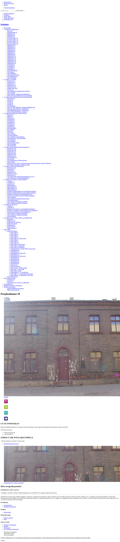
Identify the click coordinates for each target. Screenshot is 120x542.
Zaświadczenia (8, 505)
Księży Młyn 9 (14, 241)
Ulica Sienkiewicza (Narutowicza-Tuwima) (18, 91)
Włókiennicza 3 (11, 47)
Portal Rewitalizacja (9, 13)
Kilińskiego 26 (11, 33)
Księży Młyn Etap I (9, 18)
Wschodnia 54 (11, 69)
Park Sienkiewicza (12, 157)
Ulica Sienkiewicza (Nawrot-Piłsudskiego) (18, 178)
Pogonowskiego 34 (12, 32)
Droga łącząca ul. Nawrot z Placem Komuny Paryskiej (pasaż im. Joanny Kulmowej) (29, 163)
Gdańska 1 (10, 181)
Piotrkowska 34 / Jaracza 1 (14, 222)
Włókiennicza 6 (11, 51)
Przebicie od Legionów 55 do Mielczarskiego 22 (19, 194)
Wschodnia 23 (11, 120)
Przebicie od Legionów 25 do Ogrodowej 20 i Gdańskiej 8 (22, 210)
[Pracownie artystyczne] (6, 420)
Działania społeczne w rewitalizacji (13, 285)
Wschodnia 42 (11, 125)
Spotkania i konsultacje (10, 506)
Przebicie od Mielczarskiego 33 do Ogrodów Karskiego (21, 191)
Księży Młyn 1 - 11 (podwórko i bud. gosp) (21, 273)
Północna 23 (10, 117)
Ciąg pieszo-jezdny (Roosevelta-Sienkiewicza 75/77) (20, 176)
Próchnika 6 (10, 219)
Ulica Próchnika (11, 141)
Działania (6, 15)
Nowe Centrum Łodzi (9, 278)
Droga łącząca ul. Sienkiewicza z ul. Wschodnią (19, 95)
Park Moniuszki (11, 106)
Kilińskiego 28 (11, 35)
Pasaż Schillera (11, 162)
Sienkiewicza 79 (11, 175)
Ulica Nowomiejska (12, 135)
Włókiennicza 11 (11, 56)
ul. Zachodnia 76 (8, 284)
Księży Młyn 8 (14, 240)
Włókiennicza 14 (11, 58)
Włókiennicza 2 (11, 45)
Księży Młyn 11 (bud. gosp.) (17, 244)
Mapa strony (7, 528)
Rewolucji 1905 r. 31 (12, 44)
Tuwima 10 (10, 281)
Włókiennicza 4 (11, 48)
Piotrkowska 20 (11, 220)
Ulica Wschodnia (11, 78)
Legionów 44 (10, 184)
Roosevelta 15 (11, 169)
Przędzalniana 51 (14, 251)
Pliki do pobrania (8, 518)
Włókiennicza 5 (11, 50)
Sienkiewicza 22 (11, 85)
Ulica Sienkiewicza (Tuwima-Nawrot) (17, 160)
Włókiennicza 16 (11, 61)
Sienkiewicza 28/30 (12, 88)
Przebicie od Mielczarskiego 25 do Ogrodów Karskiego (21, 192)
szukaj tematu (19, 10)
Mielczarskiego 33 (12, 190)
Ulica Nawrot (10, 159)
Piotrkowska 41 (11, 225)
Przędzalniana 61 (14, 259)
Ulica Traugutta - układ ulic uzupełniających (18, 94)
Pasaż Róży (10, 131)
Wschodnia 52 (11, 67)
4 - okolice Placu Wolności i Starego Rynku (15, 113)
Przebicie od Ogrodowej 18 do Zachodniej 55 (19, 212)
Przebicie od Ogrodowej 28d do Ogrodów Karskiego (21, 195)
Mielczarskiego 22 (12, 188)
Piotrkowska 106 (11, 150)
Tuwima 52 (10, 104)
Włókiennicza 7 (11, 53)
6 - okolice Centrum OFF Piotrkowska (14, 166)
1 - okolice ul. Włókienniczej (11, 29)
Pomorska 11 (10, 114)
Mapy (5, 519)
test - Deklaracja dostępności (11, 529)
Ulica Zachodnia (11, 145)
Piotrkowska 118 (11, 153)
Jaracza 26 (10, 30)
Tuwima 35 (10, 101)
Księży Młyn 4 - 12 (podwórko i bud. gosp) (21, 275)
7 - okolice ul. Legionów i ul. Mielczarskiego (15, 179)
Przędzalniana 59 (8, 19)
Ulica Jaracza (10, 72)
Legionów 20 (10, 207)
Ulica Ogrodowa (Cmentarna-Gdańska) (17, 201)
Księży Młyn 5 (14, 237)
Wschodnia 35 (11, 123)
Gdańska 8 (10, 206)
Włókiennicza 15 (11, 60)
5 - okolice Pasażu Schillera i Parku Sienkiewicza (16, 147)
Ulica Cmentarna (11, 197)
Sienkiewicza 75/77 (12, 173)
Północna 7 (10, 116)
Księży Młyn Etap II (12, 276)
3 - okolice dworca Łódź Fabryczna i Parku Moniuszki (18, 97)
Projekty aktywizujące (9, 287)
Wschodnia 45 (11, 64)
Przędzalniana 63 (14, 260)
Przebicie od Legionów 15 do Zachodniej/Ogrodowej (21, 209)
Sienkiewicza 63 (11, 156)
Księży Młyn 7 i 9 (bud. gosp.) (18, 238)
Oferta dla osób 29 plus (13, 290)
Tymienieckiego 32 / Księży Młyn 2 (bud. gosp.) (23, 248)
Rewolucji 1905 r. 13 (12, 38)
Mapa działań (7, 28)
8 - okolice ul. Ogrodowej (10, 204)
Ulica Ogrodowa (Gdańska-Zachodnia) (17, 215)
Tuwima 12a (10, 89)
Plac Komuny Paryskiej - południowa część (18, 164)
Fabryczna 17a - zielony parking (18, 268)
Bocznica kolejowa (15, 266)
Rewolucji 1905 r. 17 (12, 41)
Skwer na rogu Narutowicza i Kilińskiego (18, 109)
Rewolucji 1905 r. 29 (12, 42)
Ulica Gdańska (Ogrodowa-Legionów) (17, 203)
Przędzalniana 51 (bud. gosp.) (18, 253)
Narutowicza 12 (11, 82)
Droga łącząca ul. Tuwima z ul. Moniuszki (18, 282)
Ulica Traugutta (11, 92)
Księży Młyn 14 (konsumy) (17, 245)
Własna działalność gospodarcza (15, 288)
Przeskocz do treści (9, 3)
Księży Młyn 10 (14, 243)
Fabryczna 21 (13, 265)
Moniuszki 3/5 (11, 279)
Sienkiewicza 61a (11, 154)
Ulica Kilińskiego (11, 73)
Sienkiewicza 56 (11, 172)
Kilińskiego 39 (11, 98)
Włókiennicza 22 (11, 63)
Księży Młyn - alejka (15, 270)
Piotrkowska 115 (11, 151)
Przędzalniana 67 (14, 262)
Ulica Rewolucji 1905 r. (13, 75)
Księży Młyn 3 (14, 235)
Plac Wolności (11, 129)
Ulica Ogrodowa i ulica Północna (15, 137)
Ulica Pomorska (11, 139)
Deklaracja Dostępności (10, 525)
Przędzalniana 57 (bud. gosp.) (18, 256)
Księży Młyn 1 (14, 232)
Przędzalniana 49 (14, 250)
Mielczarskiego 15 (12, 187)
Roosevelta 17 (11, 170)
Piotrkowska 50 (11, 226)
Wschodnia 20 (11, 119)
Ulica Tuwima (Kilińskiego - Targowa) (17, 111)
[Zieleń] (6, 408)
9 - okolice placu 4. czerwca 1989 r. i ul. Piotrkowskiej (18, 217)
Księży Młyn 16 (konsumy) (17, 247)
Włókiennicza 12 (11, 57)
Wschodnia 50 (11, 66)
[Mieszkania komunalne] (6, 403)
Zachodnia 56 (10, 126)
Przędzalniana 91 (14, 263)
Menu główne (7, 2)
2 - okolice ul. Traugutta (10, 79)
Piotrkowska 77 (11, 83)
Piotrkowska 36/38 (12, 223)
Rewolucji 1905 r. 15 (12, 39)
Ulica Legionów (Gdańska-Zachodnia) (17, 213)
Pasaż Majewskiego (12, 70)
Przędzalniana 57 (14, 254)
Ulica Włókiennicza (12, 76)
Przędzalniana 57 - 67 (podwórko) (19, 272)
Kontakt (6, 526)
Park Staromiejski (11, 128)
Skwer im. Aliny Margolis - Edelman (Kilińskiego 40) (21, 107)
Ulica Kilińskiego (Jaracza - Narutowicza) (18, 110)
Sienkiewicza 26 (11, 86)
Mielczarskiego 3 (11, 185)
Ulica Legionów (11, 134)
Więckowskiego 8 (11, 228)
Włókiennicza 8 (11, 54)
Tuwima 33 (10, 100)
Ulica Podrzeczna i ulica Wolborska (16, 138)
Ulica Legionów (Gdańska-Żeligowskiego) (18, 198)
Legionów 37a (11, 182)
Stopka (6, 5)
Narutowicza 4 (11, 81)
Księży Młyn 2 (14, 234)
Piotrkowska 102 (11, 148)
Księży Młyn (7, 16)
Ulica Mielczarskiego (12, 200)
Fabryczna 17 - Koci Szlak (17, 269)
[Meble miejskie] (6, 414)
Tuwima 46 (10, 103)
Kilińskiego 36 (11, 36)
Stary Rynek (10, 132)
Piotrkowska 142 (11, 167)
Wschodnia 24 (11, 122)
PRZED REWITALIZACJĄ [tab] (11, 443)
